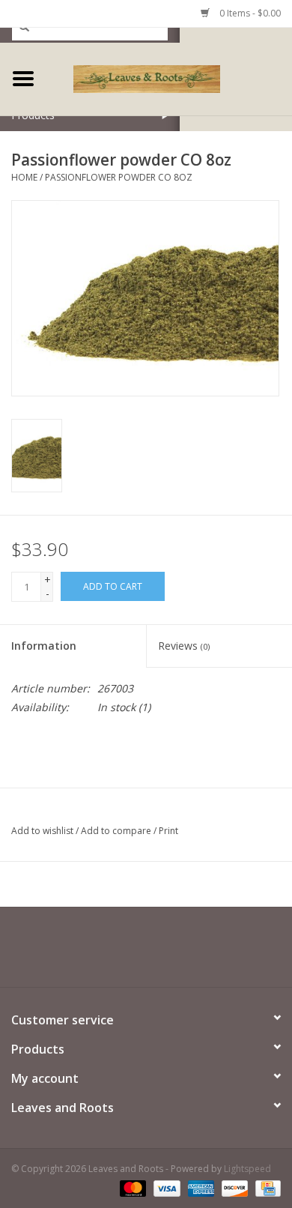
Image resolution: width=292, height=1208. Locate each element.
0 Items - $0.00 (249, 13)
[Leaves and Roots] (169, 77)
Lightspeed (247, 1168)
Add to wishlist (42, 830)
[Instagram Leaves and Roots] (173, 952)
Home (24, 177)
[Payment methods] (131, 1187)
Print (168, 830)
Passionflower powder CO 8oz (118, 177)
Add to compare (117, 830)
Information (43, 645)
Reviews (184, 645)
